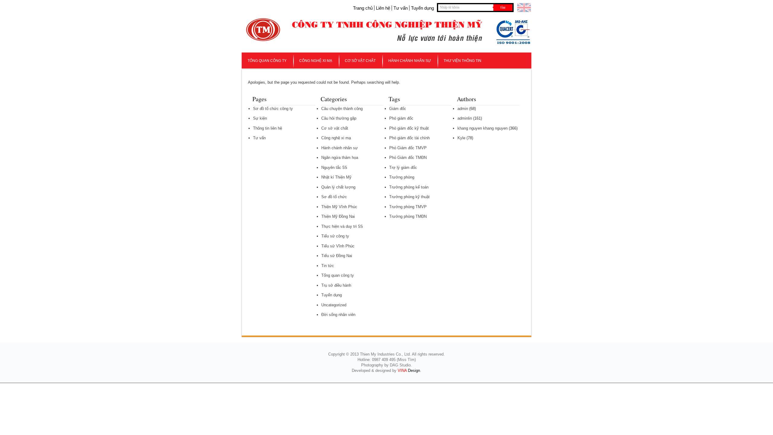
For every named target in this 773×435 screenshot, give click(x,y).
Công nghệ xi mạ (315, 61)
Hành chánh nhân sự (409, 61)
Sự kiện (260, 118)
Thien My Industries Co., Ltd (385, 354)
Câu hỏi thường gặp (338, 118)
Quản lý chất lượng (338, 187)
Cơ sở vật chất (360, 61)
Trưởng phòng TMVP (408, 207)
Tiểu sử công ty (335, 236)
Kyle (461, 138)
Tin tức (327, 265)
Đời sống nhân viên (338, 314)
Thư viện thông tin (462, 61)
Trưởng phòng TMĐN (408, 216)
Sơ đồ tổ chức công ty (273, 108)
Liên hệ (383, 8)
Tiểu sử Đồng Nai (336, 255)
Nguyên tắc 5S (334, 167)
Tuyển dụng (422, 8)
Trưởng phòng (401, 177)
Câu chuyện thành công (342, 108)
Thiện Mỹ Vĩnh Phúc (339, 207)
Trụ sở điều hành (336, 285)
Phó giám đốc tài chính (409, 138)
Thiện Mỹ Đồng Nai (338, 216)
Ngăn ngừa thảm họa (339, 157)
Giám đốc (397, 108)
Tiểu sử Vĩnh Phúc (337, 246)
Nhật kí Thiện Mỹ (336, 177)
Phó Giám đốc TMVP (408, 148)
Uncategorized (333, 305)
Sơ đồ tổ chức (334, 197)
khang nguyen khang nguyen (482, 128)
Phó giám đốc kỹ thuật (409, 128)
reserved (436, 354)
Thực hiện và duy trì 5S (342, 226)
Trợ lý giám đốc (403, 167)
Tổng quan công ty (267, 61)
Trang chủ (363, 8)
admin (462, 108)
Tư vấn (400, 8)
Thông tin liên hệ (267, 128)
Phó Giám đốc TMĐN (408, 157)
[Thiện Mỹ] (263, 36)
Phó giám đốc (401, 118)
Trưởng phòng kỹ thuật (409, 197)
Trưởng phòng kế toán (408, 187)
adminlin (464, 118)
